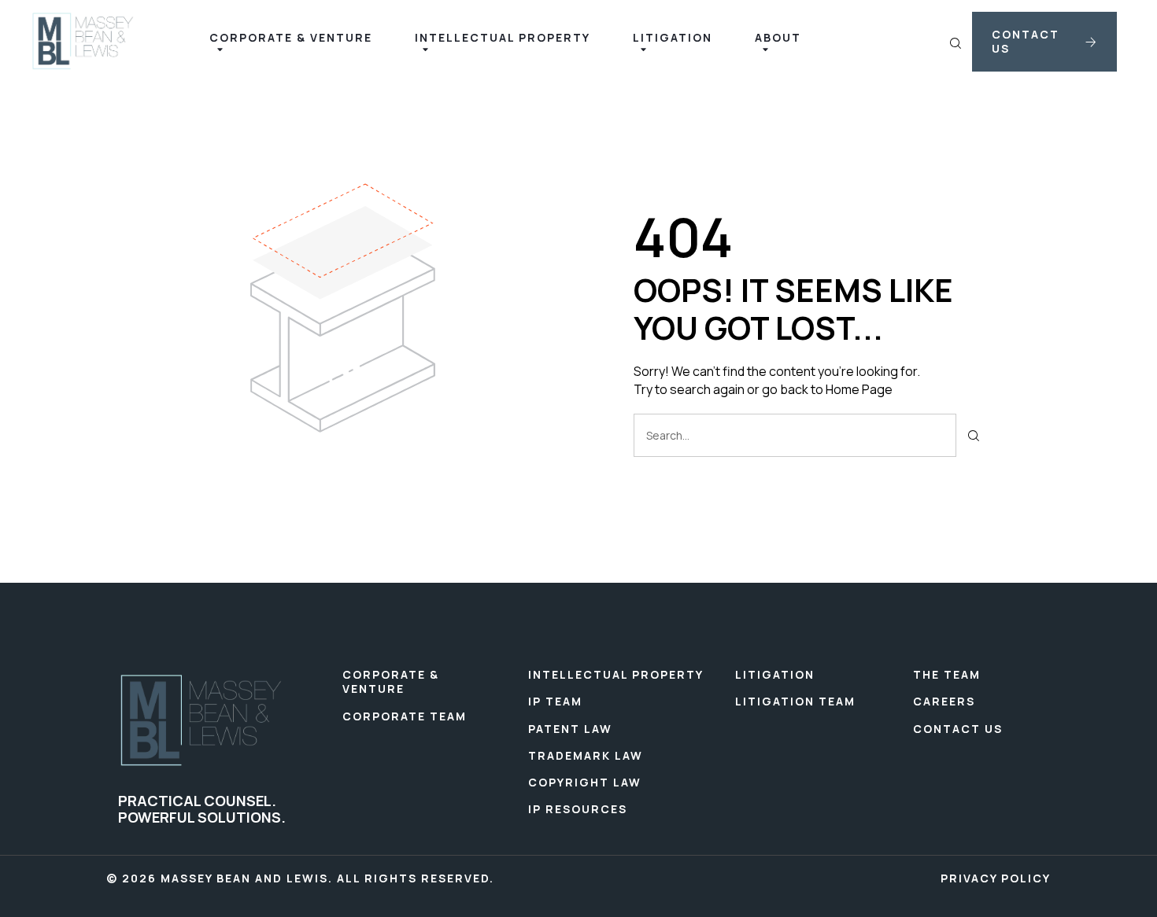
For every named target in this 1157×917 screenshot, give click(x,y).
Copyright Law (584, 782)
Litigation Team (795, 701)
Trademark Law (585, 755)
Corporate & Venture (390, 681)
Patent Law (570, 728)
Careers (944, 701)
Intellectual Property (616, 674)
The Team (947, 674)
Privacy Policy (996, 878)
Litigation (775, 674)
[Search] (974, 435)
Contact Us (958, 728)
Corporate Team (404, 716)
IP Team (555, 701)
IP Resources (577, 808)
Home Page (859, 389)
